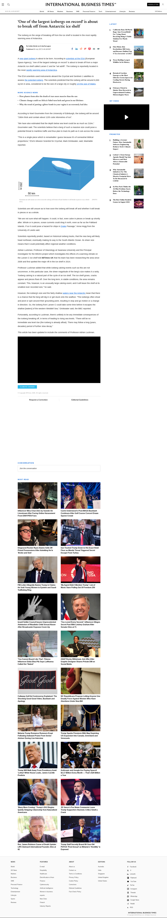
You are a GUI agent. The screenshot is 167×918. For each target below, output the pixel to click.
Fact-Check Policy (75, 892)
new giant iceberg (28, 58)
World (42, 11)
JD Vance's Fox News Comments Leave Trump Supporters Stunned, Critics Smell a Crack (79, 809)
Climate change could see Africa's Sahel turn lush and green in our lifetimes (51, 101)
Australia (101, 866)
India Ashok (33, 46)
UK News (50, 11)
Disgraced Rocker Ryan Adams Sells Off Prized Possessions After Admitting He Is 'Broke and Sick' (35, 550)
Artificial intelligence (46, 888)
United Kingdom (103, 877)
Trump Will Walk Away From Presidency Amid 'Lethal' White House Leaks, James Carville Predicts (37, 772)
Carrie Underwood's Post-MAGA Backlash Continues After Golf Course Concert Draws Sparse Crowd (79, 513)
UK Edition (158, 11)
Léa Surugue (46, 46)
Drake (63, 226)
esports (42, 895)
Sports (13, 899)
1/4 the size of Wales (86, 84)
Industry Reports (45, 906)
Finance (42, 881)
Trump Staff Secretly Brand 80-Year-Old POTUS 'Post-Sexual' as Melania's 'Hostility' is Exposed (80, 846)
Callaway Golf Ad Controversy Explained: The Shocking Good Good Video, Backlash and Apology (37, 698)
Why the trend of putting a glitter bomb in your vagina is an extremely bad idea (53, 105)
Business (69, 11)
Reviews (132, 11)
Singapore (101, 874)
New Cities (43, 899)
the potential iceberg (34, 80)
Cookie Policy (73, 881)
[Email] (94, 49)
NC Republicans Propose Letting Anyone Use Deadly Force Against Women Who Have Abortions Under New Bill (80, 698)
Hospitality (43, 870)
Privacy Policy (74, 877)
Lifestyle (122, 11)
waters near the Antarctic (74, 293)
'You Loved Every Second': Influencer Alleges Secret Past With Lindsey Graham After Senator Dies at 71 (80, 624)
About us (72, 866)
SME (77, 11)
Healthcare (43, 874)
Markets (60, 11)
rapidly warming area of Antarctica (41, 70)
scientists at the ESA (75, 58)
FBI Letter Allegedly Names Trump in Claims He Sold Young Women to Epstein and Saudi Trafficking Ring (37, 587)
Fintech (42, 902)
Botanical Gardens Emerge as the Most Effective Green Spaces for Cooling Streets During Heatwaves (123, 77)
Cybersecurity (44, 884)
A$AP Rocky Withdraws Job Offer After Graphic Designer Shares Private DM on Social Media (78, 661)
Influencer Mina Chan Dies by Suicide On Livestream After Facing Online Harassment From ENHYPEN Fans (36, 513)
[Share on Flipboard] (85, 49)
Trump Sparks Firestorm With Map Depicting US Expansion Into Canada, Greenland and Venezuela (80, 735)
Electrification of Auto (47, 877)
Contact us (72, 870)
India (99, 870)
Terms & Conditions (75, 874)
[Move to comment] (98, 49)
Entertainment (111, 11)
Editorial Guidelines (79, 400)
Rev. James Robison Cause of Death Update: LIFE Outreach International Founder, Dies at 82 (37, 846)
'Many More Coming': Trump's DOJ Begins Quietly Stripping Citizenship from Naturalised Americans (37, 809)
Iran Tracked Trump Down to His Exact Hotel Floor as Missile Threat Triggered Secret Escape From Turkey (80, 550)
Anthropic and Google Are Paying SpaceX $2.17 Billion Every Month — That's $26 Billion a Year (80, 772)
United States (102, 881)
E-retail (42, 866)
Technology (14, 888)
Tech (100, 11)
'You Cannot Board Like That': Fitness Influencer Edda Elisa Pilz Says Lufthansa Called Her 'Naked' (36, 661)
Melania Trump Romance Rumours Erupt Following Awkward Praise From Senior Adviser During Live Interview (35, 735)
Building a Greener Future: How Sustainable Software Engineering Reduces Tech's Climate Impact (122, 144)
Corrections (72, 884)
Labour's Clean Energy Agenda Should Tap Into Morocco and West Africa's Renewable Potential (122, 159)
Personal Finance (89, 11)
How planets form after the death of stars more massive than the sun (48, 97)
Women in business (46, 892)
